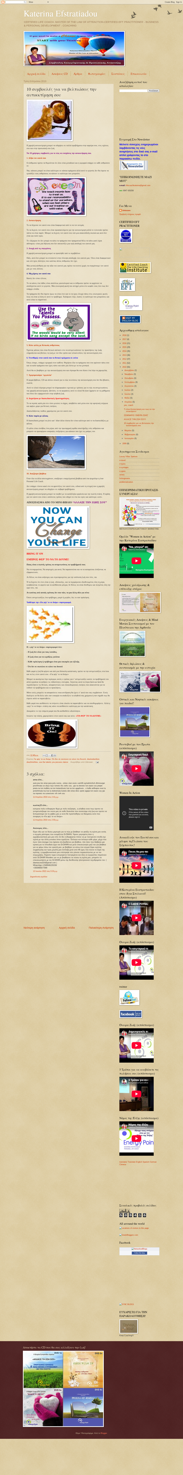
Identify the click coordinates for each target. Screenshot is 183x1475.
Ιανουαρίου (129, 438)
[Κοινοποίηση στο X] (49, 755)
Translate (131, 1162)
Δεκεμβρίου (130, 370)
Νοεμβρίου (129, 374)
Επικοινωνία (139, 74)
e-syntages (124, 467)
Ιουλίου (128, 390)
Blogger (104, 1433)
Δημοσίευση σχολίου (38, 877)
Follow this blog (139, 1253)
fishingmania (124, 478)
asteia (121, 475)
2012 (124, 359)
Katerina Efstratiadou (61, 13)
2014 (124, 351)
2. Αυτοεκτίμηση (34, 220)
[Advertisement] (68, 904)
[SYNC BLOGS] (126, 1304)
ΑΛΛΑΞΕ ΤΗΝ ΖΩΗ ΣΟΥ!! (135, 419)
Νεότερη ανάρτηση (34, 927)
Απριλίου (129, 402)
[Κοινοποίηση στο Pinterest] (54, 755)
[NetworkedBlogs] (139, 1249)
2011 (124, 363)
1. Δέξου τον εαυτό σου (36, 158)
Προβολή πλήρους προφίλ (130, 214)
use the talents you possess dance (53, 762)
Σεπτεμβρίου (130, 382)
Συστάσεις (118, 74)
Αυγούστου (129, 386)
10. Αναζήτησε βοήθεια (36, 474)
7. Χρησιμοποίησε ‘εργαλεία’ (39, 375)
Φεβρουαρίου (130, 434)
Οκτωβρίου (129, 378)
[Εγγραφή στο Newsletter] (133, 169)
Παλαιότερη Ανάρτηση (101, 927)
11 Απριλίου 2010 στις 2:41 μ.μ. (46, 797)
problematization (126, 482)
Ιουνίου (128, 394)
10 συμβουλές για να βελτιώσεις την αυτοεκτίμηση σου (139, 424)
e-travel (122, 460)
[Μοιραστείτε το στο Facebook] (52, 755)
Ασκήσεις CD (59, 74)
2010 (124, 367)
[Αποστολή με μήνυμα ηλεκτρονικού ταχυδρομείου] (44, 755)
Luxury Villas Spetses (128, 456)
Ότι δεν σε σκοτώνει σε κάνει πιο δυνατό (69, 759)
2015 (124, 347)
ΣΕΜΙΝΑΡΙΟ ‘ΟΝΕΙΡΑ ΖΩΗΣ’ (136, 415)
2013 (124, 355)
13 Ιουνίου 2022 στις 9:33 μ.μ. (45, 871)
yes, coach (128, 405)
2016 (124, 343)
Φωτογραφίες (97, 74)
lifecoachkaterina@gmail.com (138, 185)
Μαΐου (127, 398)
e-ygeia (122, 471)
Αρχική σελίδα (36, 74)
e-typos (122, 464)
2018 (124, 335)
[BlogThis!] (46, 755)
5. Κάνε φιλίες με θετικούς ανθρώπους (43, 345)
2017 (124, 339)
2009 (124, 443)
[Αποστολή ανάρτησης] (97, 762)
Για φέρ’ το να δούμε (42, 759)
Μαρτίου (128, 430)
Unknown (126, 210)
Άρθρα (77, 74)
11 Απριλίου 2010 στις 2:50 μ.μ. (46, 820)
